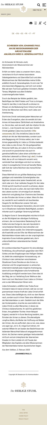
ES (22, 33)
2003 (9, 14)
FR (26, 33)
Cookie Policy (23, 416)
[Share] (44, 24)
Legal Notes (23, 413)
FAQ (23, 410)
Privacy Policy (23, 419)
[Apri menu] (44, 5)
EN (17, 33)
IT (30, 33)
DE (13, 33)
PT (34, 33)
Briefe (4, 14)
